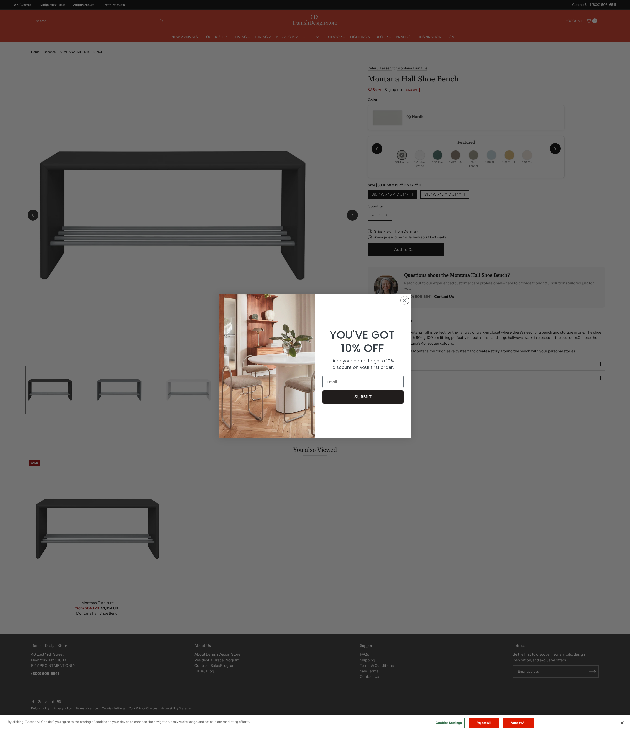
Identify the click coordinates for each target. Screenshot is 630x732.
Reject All (484, 723)
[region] (315, 723)
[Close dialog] (404, 300)
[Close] (622, 722)
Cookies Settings (449, 723)
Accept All (519, 723)
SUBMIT (363, 397)
